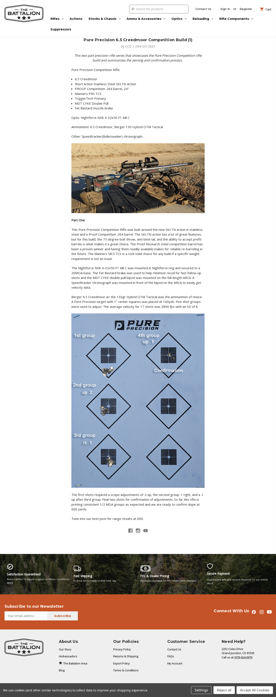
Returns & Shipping (125, 656)
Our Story (65, 649)
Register (246, 9)
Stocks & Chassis (102, 19)
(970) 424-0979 (243, 657)
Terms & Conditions (126, 670)
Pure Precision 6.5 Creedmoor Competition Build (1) (138, 40)
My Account (174, 663)
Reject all (224, 690)
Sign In (225, 9)
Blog (61, 670)
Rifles (55, 19)
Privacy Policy (122, 649)
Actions (76, 19)
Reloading (201, 19)
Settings (201, 690)
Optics (176, 19)
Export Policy (121, 663)
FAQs (170, 656)
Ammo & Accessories (144, 19)
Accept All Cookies (255, 690)
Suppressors (60, 29)
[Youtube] (145, 531)
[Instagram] (138, 531)
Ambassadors (68, 656)
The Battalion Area (75, 663)
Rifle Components (234, 19)
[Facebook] (130, 531)
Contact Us (203, 9)
